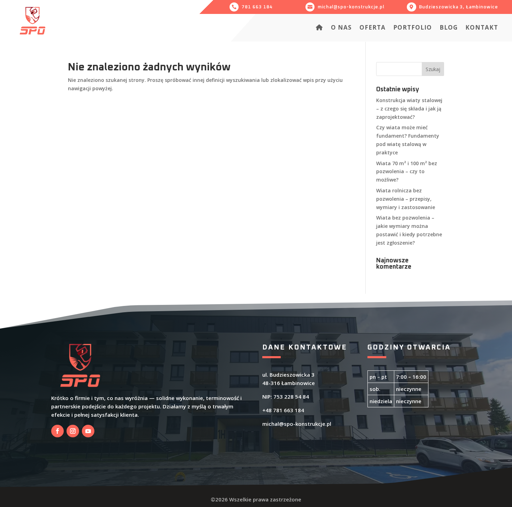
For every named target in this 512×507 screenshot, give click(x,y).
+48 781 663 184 (283, 410)
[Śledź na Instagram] (73, 431)
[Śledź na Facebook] (57, 431)
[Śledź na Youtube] (88, 431)
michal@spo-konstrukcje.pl (296, 423)
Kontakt (481, 28)
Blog (449, 28)
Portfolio (412, 28)
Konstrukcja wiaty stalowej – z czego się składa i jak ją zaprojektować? (409, 108)
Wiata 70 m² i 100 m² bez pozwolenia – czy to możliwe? (406, 171)
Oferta (372, 28)
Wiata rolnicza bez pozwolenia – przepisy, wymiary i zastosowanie (405, 198)
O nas (341, 28)
